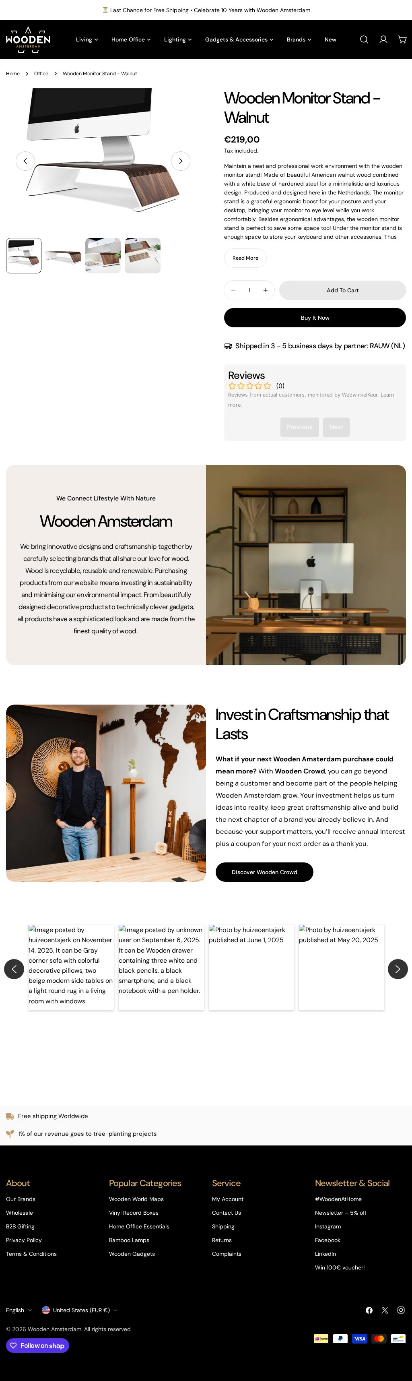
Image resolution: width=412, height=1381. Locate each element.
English (15, 1310)
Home (13, 73)
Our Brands (20, 1199)
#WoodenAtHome (338, 1199)
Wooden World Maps (136, 1199)
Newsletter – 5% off (341, 1212)
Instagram (328, 1226)
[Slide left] (25, 161)
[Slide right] (180, 161)
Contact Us (226, 1212)
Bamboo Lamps (129, 1240)
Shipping (223, 1226)
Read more (245, 258)
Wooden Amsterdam (54, 1329)
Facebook (327, 1240)
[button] (71, 967)
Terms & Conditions (31, 1253)
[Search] (364, 39)
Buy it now (315, 317)
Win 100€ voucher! (340, 1267)
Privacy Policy (24, 1240)
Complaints (226, 1253)
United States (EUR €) (81, 1310)
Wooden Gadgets (132, 1253)
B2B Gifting (20, 1226)
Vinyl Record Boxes (134, 1212)
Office (41, 73)
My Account (227, 1199)
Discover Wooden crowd (264, 872)
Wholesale (19, 1212)
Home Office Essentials (139, 1226)
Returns (222, 1240)
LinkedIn (325, 1253)
